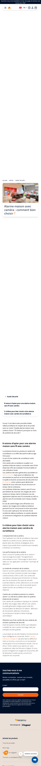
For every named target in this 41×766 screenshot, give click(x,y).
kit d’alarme (6, 482)
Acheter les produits (10, 738)
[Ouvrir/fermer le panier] (35, 8)
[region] (20, 2)
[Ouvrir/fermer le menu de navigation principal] (5, 8)
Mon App (6, 748)
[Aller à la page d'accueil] (9, 8)
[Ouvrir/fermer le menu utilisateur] (32, 8)
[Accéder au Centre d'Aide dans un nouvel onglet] (29, 8)
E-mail (5, 685)
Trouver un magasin (10, 752)
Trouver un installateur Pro (12, 757)
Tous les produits (9, 743)
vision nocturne (8, 475)
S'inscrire (20, 695)
